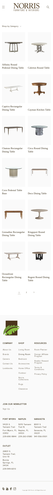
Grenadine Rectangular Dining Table (13, 234)
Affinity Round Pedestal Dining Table (13, 66)
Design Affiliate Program (41, 355)
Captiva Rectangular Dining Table (12, 108)
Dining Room (24, 354)
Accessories (24, 364)
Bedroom (22, 359)
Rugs (20, 384)
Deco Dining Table (37, 193)
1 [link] (19, 292)
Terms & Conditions (39, 368)
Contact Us (8, 364)
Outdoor (22, 373)
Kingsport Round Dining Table (36, 234)
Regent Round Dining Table (38, 279)
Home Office (24, 368)
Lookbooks (8, 368)
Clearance (23, 389)
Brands (6, 354)
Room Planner (40, 350)
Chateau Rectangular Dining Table (12, 150)
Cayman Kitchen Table (39, 109)
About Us (7, 350)
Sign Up (6, 409)
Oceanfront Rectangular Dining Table (11, 277)
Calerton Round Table (39, 67)
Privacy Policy (40, 374)
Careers (6, 359)
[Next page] (34, 292)
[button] (3, 7)
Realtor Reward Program (41, 362)
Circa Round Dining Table (38, 150)
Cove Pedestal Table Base (12, 192)
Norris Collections (23, 378)
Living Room (24, 350)
